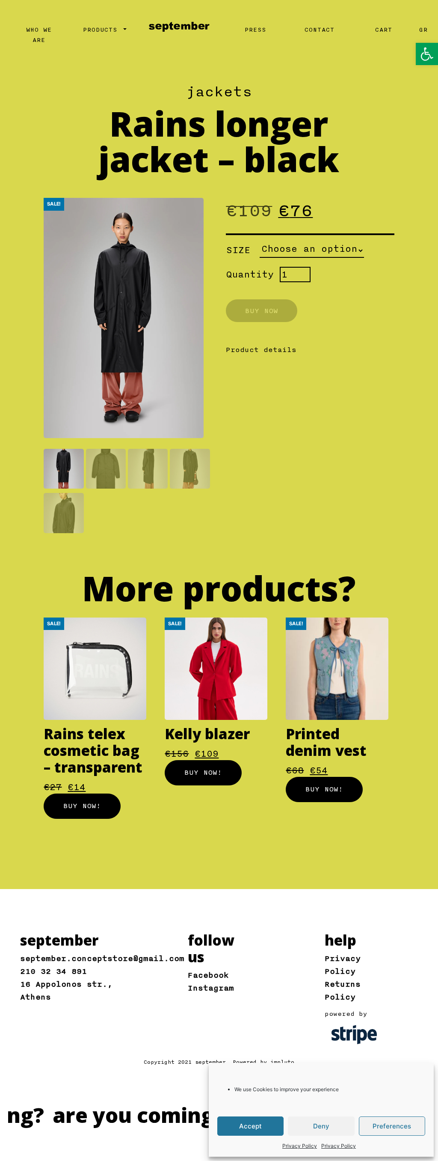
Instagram (211, 988)
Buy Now (261, 311)
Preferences (392, 1126)
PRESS (255, 30)
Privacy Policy (299, 1146)
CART (383, 30)
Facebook (208, 975)
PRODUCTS (102, 30)
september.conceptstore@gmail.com (102, 958)
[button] (427, 54)
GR (423, 30)
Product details (261, 350)
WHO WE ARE (39, 35)
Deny (321, 1126)
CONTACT (319, 30)
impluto (282, 1062)
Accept (250, 1126)
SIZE (238, 250)
